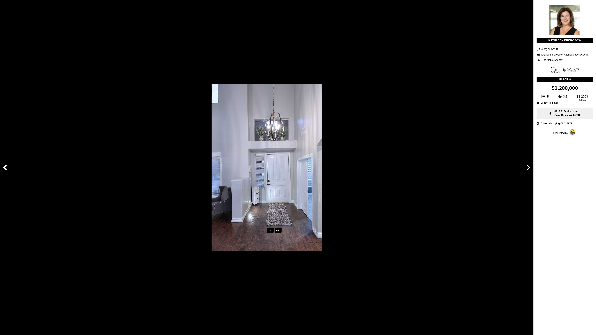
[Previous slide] (5, 167)
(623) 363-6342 (549, 49)
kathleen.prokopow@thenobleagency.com (564, 54)
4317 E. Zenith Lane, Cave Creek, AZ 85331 (567, 113)
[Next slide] (528, 167)
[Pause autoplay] (270, 230)
